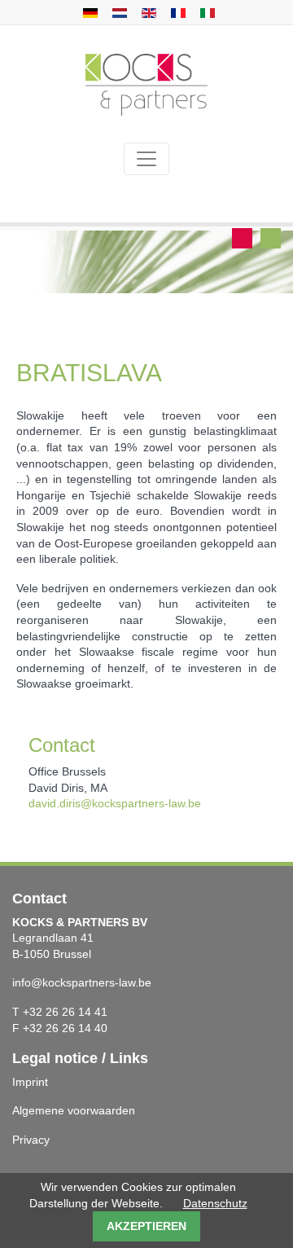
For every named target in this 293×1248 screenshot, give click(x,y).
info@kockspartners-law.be (81, 982)
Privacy (31, 1139)
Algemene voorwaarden (73, 1110)
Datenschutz (215, 1203)
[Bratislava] (88, 12)
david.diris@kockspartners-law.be (114, 803)
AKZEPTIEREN (146, 1226)
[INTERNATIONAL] (205, 12)
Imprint (30, 1081)
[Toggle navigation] (146, 159)
